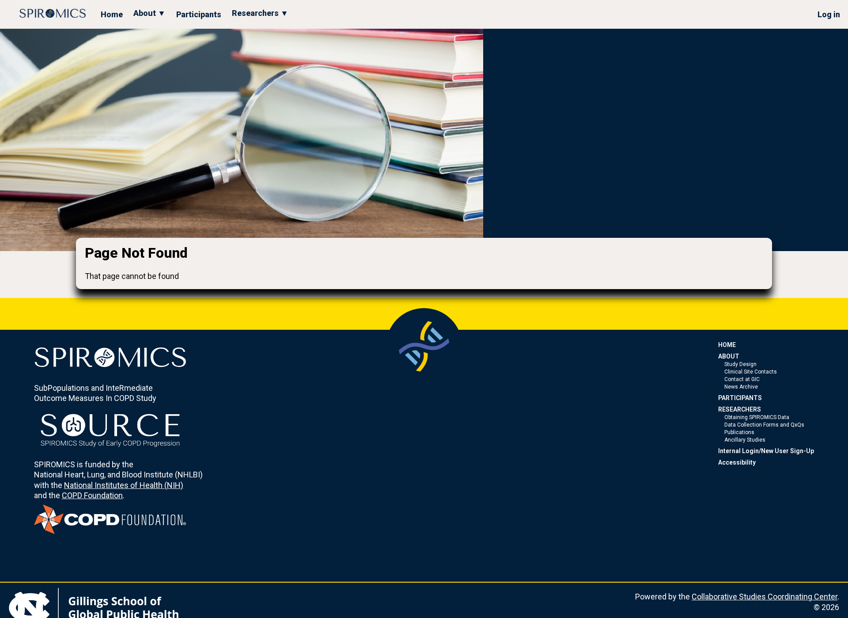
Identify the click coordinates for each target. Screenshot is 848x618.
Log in (829, 14)
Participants (198, 14)
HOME (727, 344)
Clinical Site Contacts (750, 372)
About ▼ (149, 13)
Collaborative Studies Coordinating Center (764, 596)
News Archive (741, 387)
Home (112, 14)
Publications (739, 432)
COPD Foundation (92, 495)
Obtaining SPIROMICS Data (756, 417)
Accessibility (737, 462)
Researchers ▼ (260, 13)
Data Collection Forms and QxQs (764, 425)
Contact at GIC (742, 379)
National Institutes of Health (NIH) (123, 485)
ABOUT (728, 356)
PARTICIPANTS (740, 397)
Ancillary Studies (744, 440)
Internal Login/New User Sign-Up (766, 450)
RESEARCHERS (739, 409)
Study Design (740, 364)
